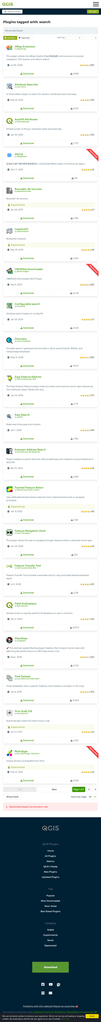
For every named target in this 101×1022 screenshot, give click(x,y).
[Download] (50, 963)
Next (54, 789)
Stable (50, 929)
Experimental (50, 935)
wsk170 (20, 417)
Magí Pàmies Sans (24, 191)
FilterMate (21, 638)
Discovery (21, 338)
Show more (12, 796)
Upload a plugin (14, 11)
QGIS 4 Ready (50, 866)
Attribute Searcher (26, 84)
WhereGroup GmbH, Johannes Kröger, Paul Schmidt (37, 490)
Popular (50, 895)
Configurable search (27, 303)
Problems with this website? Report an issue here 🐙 (50, 1006)
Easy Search (22, 414)
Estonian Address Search (30, 449)
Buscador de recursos (28, 188)
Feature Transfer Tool (28, 565)
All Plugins (50, 856)
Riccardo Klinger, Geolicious (28, 753)
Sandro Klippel (23, 271)
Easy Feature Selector (28, 376)
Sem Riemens (22, 606)
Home (50, 850)
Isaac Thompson (23, 533)
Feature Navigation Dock (30, 530)
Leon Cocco (21, 87)
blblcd (19, 154)
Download (50, 967)
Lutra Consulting (23, 341)
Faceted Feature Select (29, 487)
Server (50, 940)
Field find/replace (26, 603)
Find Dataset (23, 676)
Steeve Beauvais (23, 121)
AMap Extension (25, 46)
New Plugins (50, 871)
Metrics (50, 861)
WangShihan (22, 156)
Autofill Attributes (26, 119)
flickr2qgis (21, 751)
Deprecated (50, 945)
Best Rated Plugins (50, 911)
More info (65, 1019)
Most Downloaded (50, 901)
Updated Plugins (50, 877)
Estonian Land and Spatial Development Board (35, 452)
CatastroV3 (21, 228)
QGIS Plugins (50, 844)
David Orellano (23, 231)
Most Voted (51, 906)
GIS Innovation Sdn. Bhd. (26, 379)
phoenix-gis (21, 49)
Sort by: (61, 37)
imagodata (21, 641)
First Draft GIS (23, 711)
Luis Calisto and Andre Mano (28, 679)
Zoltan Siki (21, 306)
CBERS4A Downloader (29, 269)
